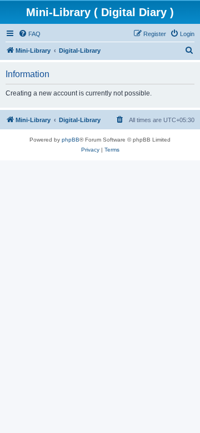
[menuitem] (29, 34)
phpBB (70, 140)
